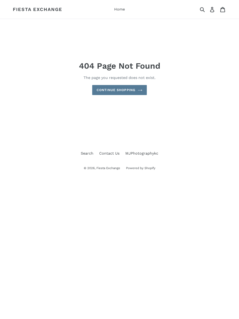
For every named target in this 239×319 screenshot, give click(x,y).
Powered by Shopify (140, 168)
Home (119, 9)
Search (87, 153)
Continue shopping (116, 90)
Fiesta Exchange (37, 9)
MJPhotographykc (141, 153)
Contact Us (109, 153)
